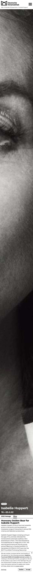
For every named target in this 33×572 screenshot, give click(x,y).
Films (15, 516)
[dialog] (16, 562)
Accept (28, 569)
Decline (21, 569)
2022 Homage (6, 516)
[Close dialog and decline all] (32, 553)
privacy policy (19, 566)
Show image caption (31, 513)
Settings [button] (3, 569)
